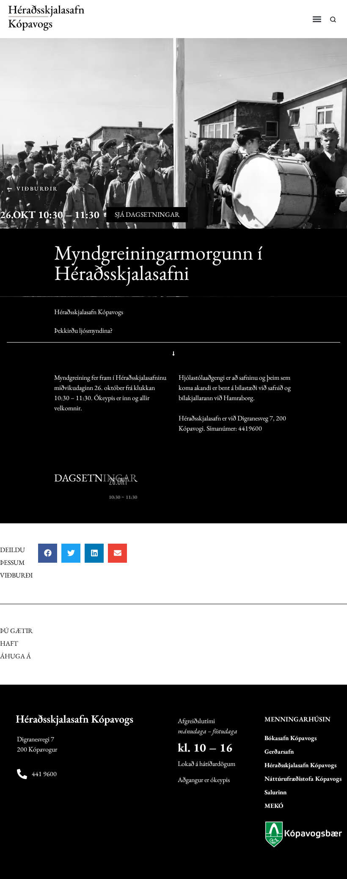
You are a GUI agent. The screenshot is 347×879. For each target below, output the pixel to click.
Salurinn (275, 792)
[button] (317, 19)
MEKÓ (273, 806)
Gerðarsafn (279, 751)
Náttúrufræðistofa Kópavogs (302, 778)
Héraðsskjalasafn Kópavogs (300, 765)
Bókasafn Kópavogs (290, 738)
